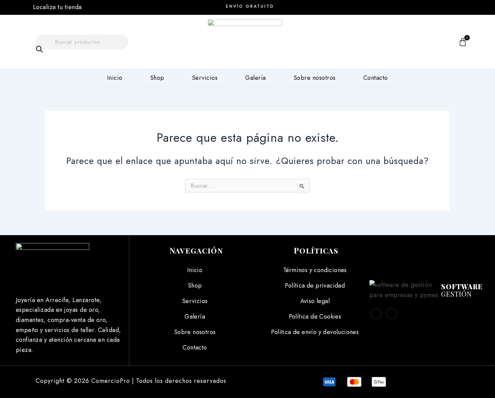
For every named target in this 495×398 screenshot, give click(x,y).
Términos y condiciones (315, 270)
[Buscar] (39, 49)
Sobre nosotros (315, 77)
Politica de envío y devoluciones (315, 332)
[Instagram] (441, 7)
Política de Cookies (315, 316)
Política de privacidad (315, 285)
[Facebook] (426, 7)
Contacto (375, 77)
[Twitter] (392, 313)
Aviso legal (315, 301)
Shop (157, 77)
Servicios (205, 77)
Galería (255, 77)
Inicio (115, 77)
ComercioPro (110, 380)
